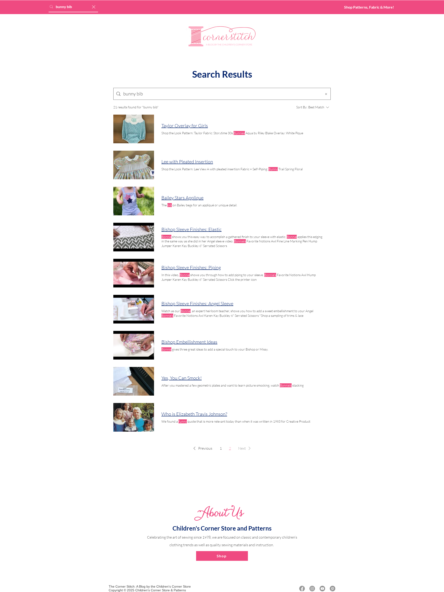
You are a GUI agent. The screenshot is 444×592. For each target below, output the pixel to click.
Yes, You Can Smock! (181, 378)
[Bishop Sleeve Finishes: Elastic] (133, 237)
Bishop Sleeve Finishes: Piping (191, 267)
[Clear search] (93, 7)
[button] (202, 448)
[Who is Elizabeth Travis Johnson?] (133, 417)
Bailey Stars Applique (182, 198)
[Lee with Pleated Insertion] (133, 165)
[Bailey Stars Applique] (133, 201)
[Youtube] (322, 588)
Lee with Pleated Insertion (187, 162)
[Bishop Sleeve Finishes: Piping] (133, 273)
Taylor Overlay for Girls (184, 125)
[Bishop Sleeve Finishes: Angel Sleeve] (133, 309)
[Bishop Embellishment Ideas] (133, 345)
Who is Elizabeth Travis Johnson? (194, 414)
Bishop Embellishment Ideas (189, 342)
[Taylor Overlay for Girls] (133, 129)
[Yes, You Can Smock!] (133, 381)
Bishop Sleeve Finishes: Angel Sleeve (197, 303)
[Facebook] (302, 588)
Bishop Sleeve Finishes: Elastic (191, 229)
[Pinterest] (332, 588)
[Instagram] (312, 588)
